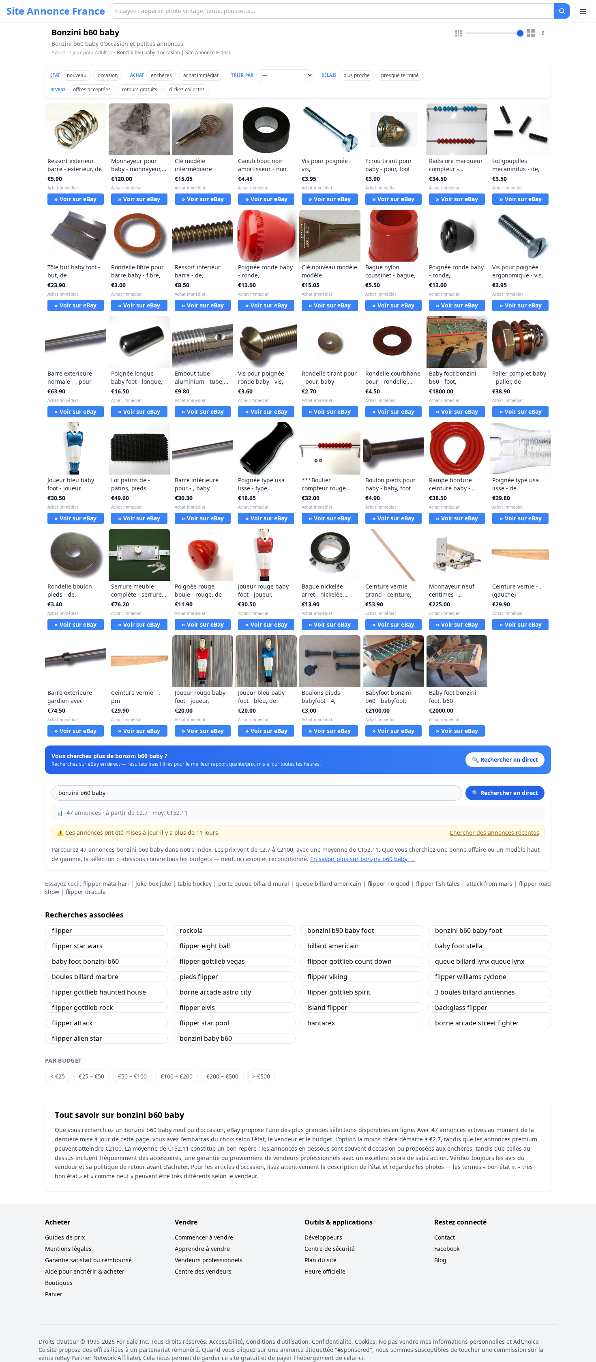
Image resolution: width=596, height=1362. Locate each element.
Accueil (59, 52)
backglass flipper (461, 1007)
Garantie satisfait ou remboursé (88, 1260)
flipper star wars (77, 945)
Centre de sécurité (329, 1248)
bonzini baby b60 (206, 1038)
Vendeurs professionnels (208, 1260)
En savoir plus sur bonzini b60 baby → (362, 859)
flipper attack (72, 1022)
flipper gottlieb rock (82, 1007)
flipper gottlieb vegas (212, 961)
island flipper (327, 1007)
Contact (444, 1237)
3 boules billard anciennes (475, 992)
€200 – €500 (222, 1076)
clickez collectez (187, 89)
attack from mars (489, 883)
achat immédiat (201, 75)
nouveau (76, 75)
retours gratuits (139, 89)
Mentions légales (68, 1248)
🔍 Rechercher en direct (505, 793)
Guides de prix (65, 1237)
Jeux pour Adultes (92, 52)
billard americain (333, 945)
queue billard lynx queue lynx (479, 961)
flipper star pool (204, 1022)
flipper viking (327, 976)
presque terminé (400, 75)
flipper (62, 930)
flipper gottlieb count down (349, 961)
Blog (440, 1260)
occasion (108, 75)
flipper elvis (197, 1007)
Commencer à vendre (204, 1237)
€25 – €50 (91, 1076)
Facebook (446, 1248)
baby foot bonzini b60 (85, 961)
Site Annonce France (55, 11)
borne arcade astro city (215, 992)
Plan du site (320, 1260)
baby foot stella (458, 945)
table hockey (195, 883)
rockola (191, 930)
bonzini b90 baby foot (340, 930)
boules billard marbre (85, 976)
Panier (53, 1294)
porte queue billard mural (253, 883)
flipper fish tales (438, 883)
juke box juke (153, 883)
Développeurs (323, 1237)
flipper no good (388, 883)
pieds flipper (199, 976)
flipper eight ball (205, 945)
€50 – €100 (132, 1076)
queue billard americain (328, 883)
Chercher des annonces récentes (494, 832)
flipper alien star (77, 1038)
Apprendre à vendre (202, 1248)
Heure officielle (324, 1271)
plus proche (356, 75)
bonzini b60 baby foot (468, 930)
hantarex (321, 1022)
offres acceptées (92, 89)
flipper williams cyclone (470, 976)
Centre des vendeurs (203, 1271)
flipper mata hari (106, 883)
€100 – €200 (177, 1076)
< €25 (57, 1076)
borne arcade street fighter (477, 1022)
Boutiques (59, 1283)
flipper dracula (86, 892)
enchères (161, 75)
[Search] (562, 11)
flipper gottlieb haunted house (99, 992)
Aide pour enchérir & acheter (84, 1271)
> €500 (261, 1076)
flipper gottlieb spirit (339, 992)
